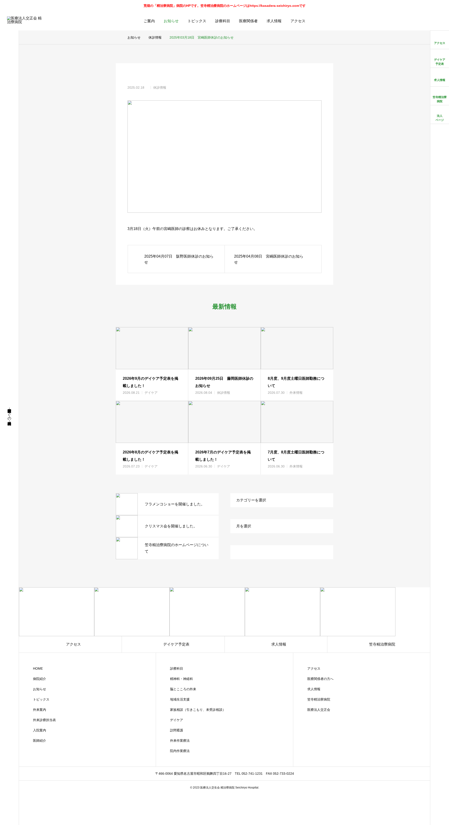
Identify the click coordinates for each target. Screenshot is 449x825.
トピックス (197, 21)
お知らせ (171, 21)
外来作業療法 (180, 740)
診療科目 (222, 21)
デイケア (151, 392)
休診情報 (159, 87)
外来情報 (296, 392)
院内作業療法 (180, 750)
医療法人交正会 (318, 709)
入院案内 (39, 730)
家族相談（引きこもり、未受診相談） (198, 709)
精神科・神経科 (181, 678)
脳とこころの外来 (183, 689)
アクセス (297, 21)
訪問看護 (176, 730)
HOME (38, 668)
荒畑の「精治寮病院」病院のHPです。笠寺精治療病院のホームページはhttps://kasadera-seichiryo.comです (225, 5)
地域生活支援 (180, 699)
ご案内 (149, 21)
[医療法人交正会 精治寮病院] (25, 21)
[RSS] (9, 816)
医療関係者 (248, 21)
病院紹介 (39, 678)
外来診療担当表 (44, 720)
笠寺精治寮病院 (318, 699)
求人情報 (274, 21)
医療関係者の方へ (320, 678)
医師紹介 (39, 740)
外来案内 (39, 709)
